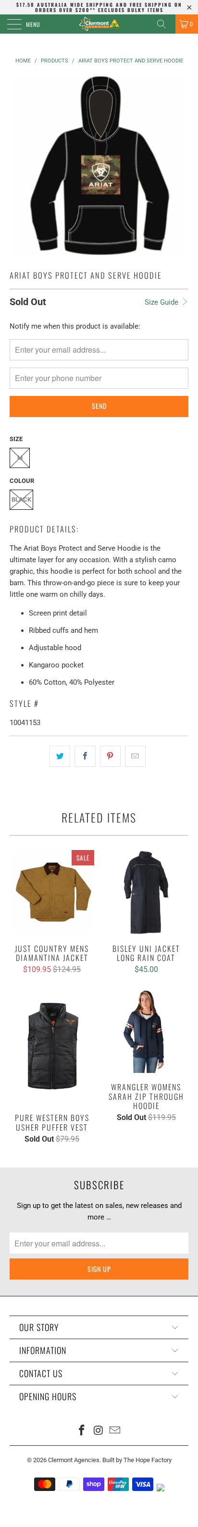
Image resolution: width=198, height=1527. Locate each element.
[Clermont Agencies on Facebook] (81, 1431)
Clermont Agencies (73, 1460)
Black (21, 499)
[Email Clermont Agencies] (115, 1431)
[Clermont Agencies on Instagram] (98, 1431)
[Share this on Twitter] (60, 756)
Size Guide (162, 302)
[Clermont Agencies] (99, 24)
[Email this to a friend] (135, 756)
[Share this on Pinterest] (110, 756)
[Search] (164, 24)
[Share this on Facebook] (84, 756)
